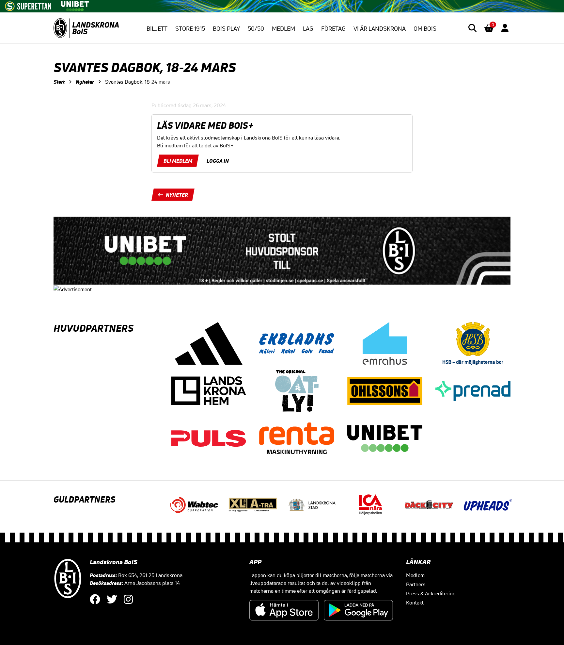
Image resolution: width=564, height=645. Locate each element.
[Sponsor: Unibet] (74, 5)
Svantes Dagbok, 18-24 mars (137, 81)
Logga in (218, 160)
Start (59, 81)
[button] (472, 28)
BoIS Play (226, 28)
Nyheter (85, 81)
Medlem (283, 28)
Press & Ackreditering (431, 593)
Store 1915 (190, 28)
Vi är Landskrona (379, 28)
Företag (333, 28)
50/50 (256, 28)
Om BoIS (425, 28)
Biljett (157, 28)
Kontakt (415, 602)
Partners (416, 584)
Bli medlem (178, 160)
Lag (308, 28)
